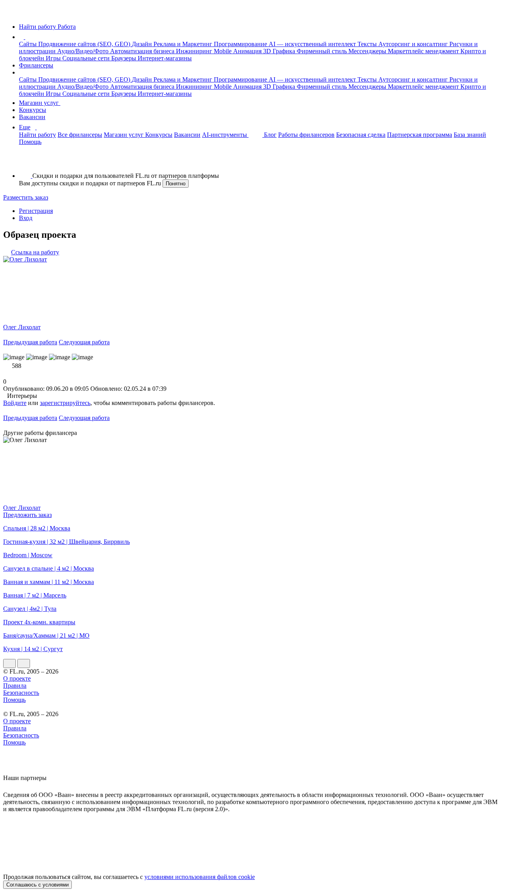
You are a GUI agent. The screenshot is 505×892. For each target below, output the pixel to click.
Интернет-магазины (165, 58)
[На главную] (10, 13)
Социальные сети (86, 58)
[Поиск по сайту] (25, 162)
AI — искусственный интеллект (313, 44)
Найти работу (37, 134)
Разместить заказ (25, 197)
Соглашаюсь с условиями (37, 885)
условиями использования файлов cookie (199, 876)
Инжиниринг (195, 51)
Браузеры (124, 58)
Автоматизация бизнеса (143, 51)
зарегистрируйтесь (65, 402)
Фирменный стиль (322, 51)
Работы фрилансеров (306, 134)
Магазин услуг (39, 102)
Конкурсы (32, 109)
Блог (270, 134)
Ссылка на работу (35, 252)
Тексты (367, 44)
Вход (25, 218)
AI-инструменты (225, 134)
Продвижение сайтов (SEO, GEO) (85, 44)
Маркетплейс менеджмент (424, 51)
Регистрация (36, 210)
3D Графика (280, 51)
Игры (54, 58)
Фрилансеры (36, 65)
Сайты (28, 44)
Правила (14, 685)
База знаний (470, 134)
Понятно (175, 184)
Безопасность (21, 692)
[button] (26, 37)
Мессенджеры (368, 51)
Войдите (14, 402)
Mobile (223, 51)
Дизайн (142, 44)
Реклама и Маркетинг (183, 44)
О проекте (17, 678)
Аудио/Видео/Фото (83, 51)
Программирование (241, 44)
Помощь (30, 141)
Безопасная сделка (360, 134)
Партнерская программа (419, 134)
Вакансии (32, 117)
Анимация (248, 51)
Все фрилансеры (80, 134)
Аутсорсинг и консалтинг (413, 44)
